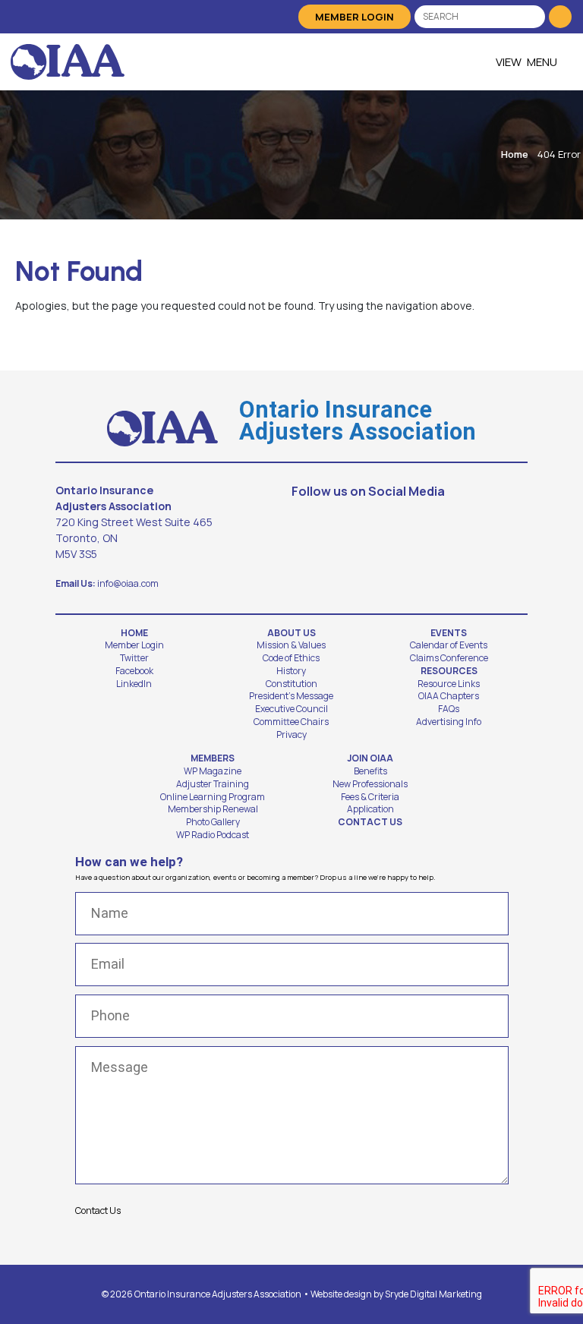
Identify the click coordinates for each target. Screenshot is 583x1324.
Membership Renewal (213, 809)
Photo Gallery (213, 822)
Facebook (134, 671)
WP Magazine (212, 771)
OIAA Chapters (448, 696)
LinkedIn (134, 684)
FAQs (448, 709)
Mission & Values (291, 645)
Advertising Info (448, 722)
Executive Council (291, 709)
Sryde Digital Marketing (433, 1294)
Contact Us (370, 822)
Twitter (134, 658)
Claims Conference (449, 658)
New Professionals (370, 784)
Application (370, 809)
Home (514, 154)
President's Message (291, 696)
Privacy (291, 735)
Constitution (291, 684)
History (291, 671)
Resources (449, 671)
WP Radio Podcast (212, 835)
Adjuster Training (212, 784)
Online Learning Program (212, 797)
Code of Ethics (291, 658)
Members (213, 758)
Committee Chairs (291, 722)
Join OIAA (370, 758)
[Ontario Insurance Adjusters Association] (67, 62)
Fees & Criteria (370, 797)
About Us (291, 633)
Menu (542, 62)
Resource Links (449, 684)
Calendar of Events (448, 645)
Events (448, 633)
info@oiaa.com (128, 583)
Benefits (370, 771)
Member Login (354, 17)
